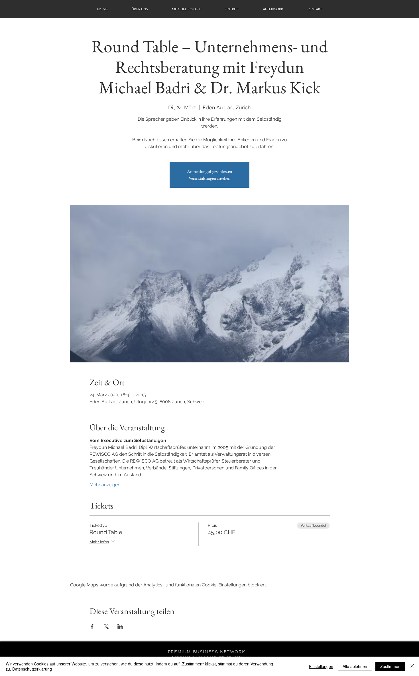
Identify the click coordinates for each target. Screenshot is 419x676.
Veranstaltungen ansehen (209, 178)
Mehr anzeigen (105, 484)
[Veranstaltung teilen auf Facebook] (92, 626)
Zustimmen (390, 666)
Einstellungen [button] (321, 666)
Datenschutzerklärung (32, 669)
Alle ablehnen (355, 666)
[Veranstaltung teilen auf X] (106, 626)
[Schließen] (412, 666)
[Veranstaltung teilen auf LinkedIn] (120, 626)
